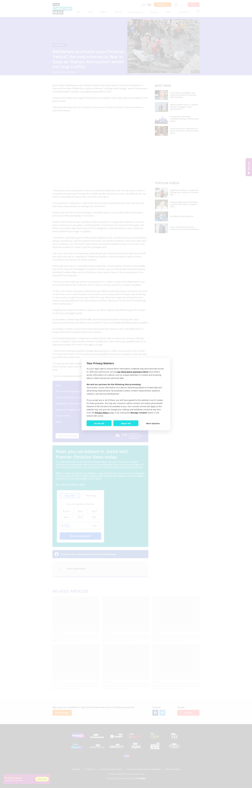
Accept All (99, 423)
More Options (153, 423)
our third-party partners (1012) (132, 371)
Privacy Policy (102, 412)
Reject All (126, 423)
